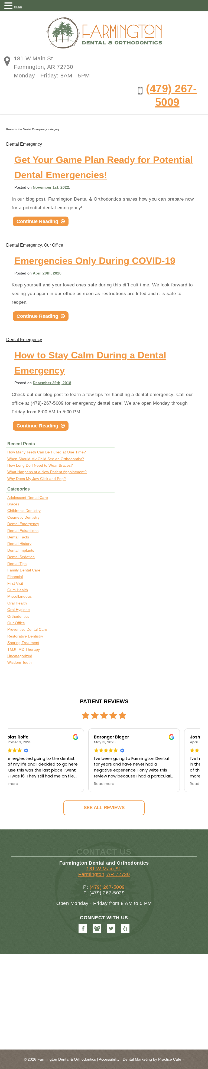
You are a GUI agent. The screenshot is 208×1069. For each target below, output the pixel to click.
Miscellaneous (19, 596)
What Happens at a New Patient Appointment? (47, 472)
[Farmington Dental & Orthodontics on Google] (97, 928)
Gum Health (17, 590)
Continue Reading (41, 222)
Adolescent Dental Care (27, 497)
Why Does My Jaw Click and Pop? (36, 478)
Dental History (19, 543)
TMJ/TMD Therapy (23, 649)
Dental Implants (20, 550)
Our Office (53, 245)
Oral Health (17, 603)
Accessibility (109, 1059)
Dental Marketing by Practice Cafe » (153, 1059)
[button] (9, 5)
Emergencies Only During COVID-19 (94, 260)
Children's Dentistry (24, 510)
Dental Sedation (21, 557)
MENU (18, 6)
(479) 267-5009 (107, 887)
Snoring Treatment (23, 642)
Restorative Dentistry (25, 636)
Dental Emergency (24, 144)
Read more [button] (26, 784)
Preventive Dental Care (27, 629)
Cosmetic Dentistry (23, 517)
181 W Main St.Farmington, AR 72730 (104, 871)
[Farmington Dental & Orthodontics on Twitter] (111, 928)
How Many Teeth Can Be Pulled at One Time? (46, 452)
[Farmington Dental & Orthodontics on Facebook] (83, 928)
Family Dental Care (23, 570)
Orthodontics (18, 616)
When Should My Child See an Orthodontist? (45, 459)
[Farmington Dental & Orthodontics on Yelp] (125, 928)
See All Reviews (104, 807)
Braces (13, 504)
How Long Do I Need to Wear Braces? (40, 465)
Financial (15, 576)
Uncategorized (19, 656)
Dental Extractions (22, 530)
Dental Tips (17, 563)
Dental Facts (18, 537)
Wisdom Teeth (19, 662)
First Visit (15, 583)
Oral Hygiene (18, 609)
